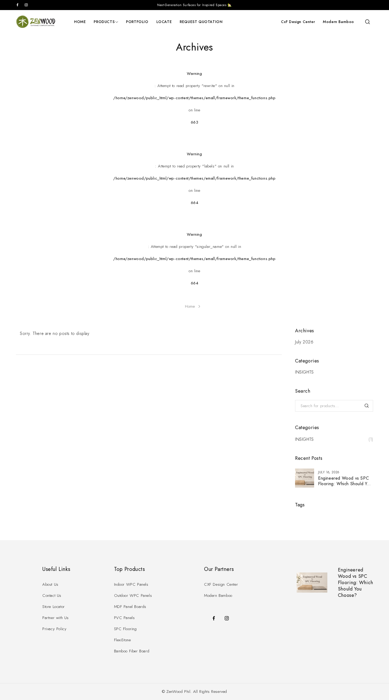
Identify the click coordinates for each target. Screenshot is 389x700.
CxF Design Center (298, 21)
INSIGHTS (304, 372)
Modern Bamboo (338, 21)
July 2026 (304, 342)
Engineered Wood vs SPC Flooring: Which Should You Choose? (345, 483)
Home (190, 306)
